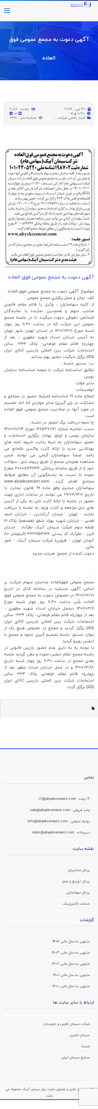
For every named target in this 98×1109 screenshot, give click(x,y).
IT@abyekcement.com (58, 799)
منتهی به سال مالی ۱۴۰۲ (71, 964)
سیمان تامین (80, 1035)
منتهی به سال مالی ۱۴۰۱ (71, 975)
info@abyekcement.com (48, 821)
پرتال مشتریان (79, 870)
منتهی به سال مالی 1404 (71, 941)
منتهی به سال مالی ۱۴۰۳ (70, 952)
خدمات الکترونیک (76, 903)
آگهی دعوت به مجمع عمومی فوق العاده (51, 277)
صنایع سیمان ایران (75, 1057)
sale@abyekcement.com (50, 810)
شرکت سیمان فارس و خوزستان (66, 1024)
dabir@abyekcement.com (53, 832)
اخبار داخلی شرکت (71, 118)
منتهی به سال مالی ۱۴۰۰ (71, 986)
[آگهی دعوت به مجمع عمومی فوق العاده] (49, 152)
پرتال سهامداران (78, 892)
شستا (85, 1046)
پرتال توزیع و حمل (76, 881)
